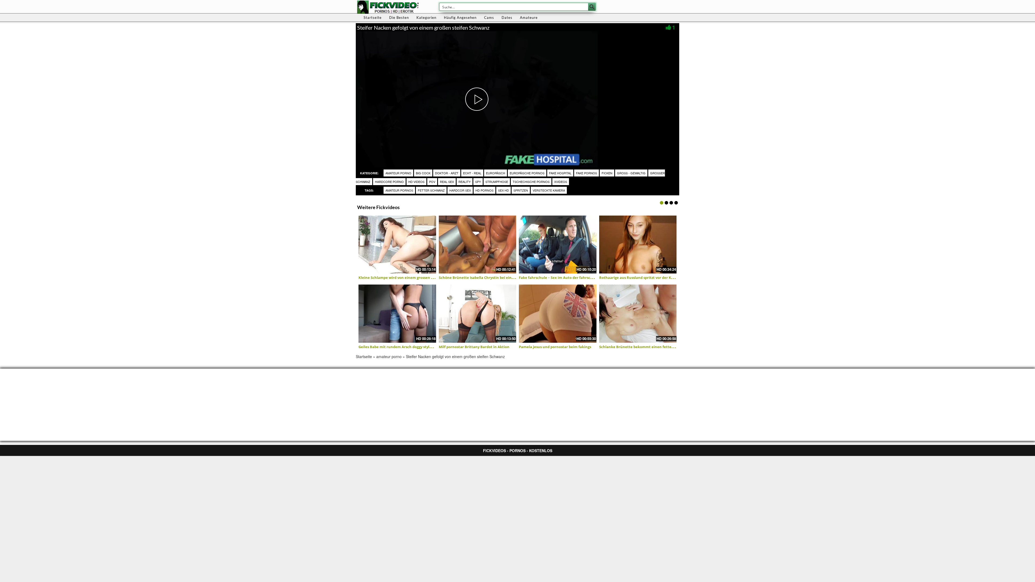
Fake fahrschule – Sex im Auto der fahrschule (558, 277)
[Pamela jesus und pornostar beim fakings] (557, 314)
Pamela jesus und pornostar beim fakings (555, 346)
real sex (447, 181)
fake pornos (586, 173)
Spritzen (520, 190)
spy (478, 181)
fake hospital (560, 173)
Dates (507, 17)
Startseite (373, 17)
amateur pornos (399, 190)
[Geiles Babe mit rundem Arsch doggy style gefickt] (397, 314)
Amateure (529, 17)
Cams (489, 17)
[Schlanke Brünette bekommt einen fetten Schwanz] (638, 314)
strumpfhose (496, 181)
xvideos (560, 181)
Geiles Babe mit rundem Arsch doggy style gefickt (401, 346)
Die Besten (399, 17)
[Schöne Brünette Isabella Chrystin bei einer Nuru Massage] (477, 245)
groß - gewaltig (631, 173)
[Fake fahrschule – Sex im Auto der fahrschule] (557, 245)
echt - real (472, 173)
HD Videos (416, 181)
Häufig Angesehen (460, 17)
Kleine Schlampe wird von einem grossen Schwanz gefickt (408, 277)
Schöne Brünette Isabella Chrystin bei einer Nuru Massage (490, 277)
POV (432, 181)
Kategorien (426, 17)
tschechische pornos (531, 181)
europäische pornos (527, 173)
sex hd (503, 190)
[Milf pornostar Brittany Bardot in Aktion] (477, 314)
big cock (423, 173)
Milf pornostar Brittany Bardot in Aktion (474, 346)
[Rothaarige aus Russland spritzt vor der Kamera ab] (638, 245)
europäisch (495, 173)
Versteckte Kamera (549, 190)
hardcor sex (460, 190)
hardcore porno (389, 181)
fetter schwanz (431, 190)
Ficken (607, 173)
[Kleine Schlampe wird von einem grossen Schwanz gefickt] (397, 245)
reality (464, 181)
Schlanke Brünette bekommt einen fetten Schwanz (644, 346)
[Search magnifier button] (592, 7)
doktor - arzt (446, 173)
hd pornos (484, 190)
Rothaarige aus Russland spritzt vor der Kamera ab (643, 277)
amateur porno (398, 173)
